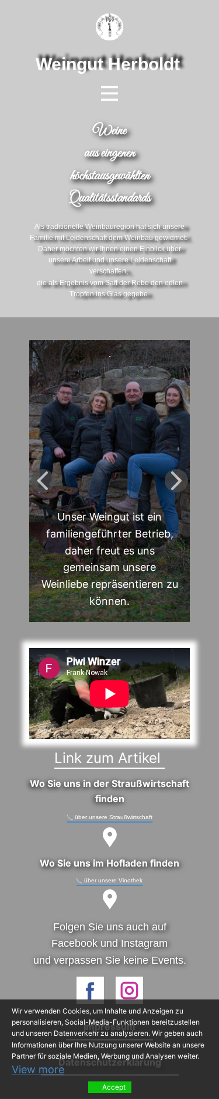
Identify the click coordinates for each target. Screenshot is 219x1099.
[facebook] (90, 990)
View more (38, 1069)
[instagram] (129, 990)
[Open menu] (109, 93)
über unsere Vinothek (112, 880)
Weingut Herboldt (108, 64)
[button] (42, 480)
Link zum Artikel (109, 757)
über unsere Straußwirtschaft (112, 817)
